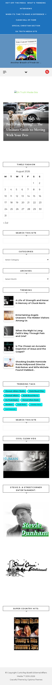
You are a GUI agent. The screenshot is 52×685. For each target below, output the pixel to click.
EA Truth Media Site (26, 31)
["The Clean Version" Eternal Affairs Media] (26, 50)
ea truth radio (12, 400)
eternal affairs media (15, 391)
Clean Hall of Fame (26, 20)
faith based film (36, 391)
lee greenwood (10, 409)
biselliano (9, 404)
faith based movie (30, 395)
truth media (21, 404)
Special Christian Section (26, 26)
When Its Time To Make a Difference (25, 14)
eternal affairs (12, 395)
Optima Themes (34, 679)
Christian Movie (36, 405)
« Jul (5, 222)
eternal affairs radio (31, 400)
